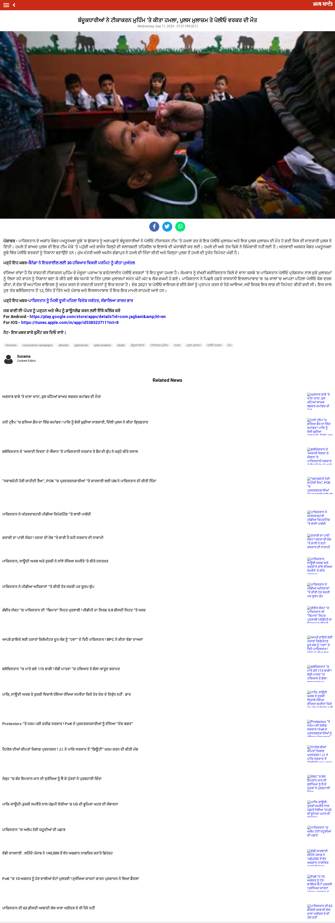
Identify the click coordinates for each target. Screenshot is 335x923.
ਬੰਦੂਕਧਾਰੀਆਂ (137, 345)
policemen (81, 345)
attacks (63, 345)
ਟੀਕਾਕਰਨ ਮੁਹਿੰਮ (159, 345)
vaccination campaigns (37, 345)
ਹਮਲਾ (177, 345)
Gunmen (11, 345)
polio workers (102, 345)
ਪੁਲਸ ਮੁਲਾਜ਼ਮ (194, 345)
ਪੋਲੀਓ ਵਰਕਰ (214, 345)
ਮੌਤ (229, 345)
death (121, 345)
